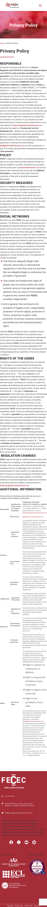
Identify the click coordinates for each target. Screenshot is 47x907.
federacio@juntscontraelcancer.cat (19, 813)
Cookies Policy (28, 905)
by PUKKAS (37, 905)
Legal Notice (10, 905)
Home (2, 43)
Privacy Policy (19, 905)
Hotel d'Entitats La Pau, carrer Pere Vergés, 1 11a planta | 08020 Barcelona (19, 805)
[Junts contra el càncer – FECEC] (12, 5)
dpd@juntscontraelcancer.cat (32, 517)
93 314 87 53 (10, 796)
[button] (40, 5)
